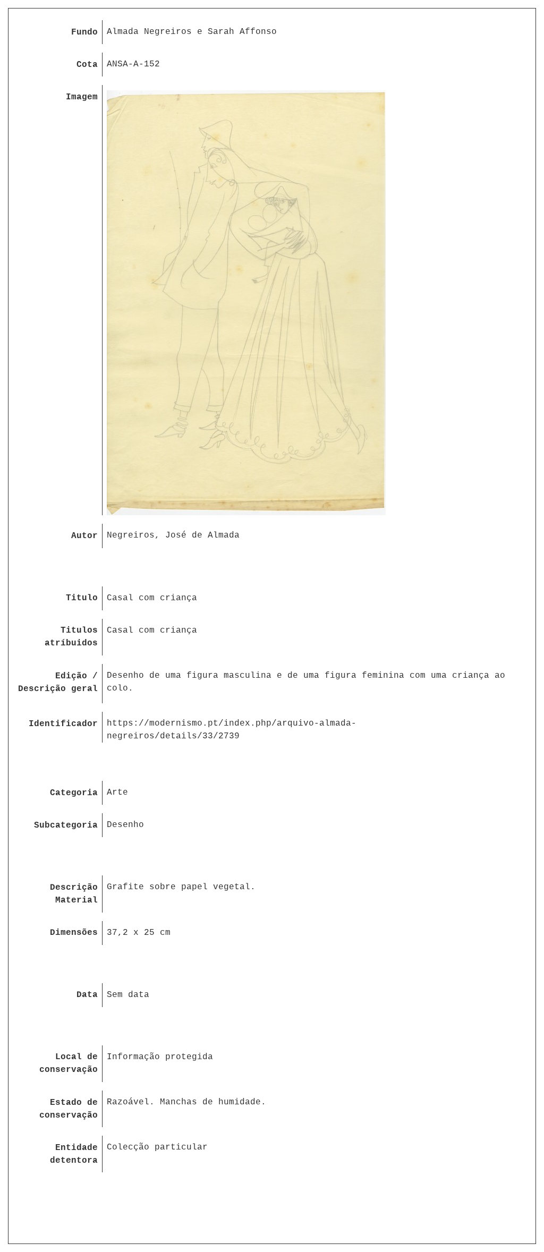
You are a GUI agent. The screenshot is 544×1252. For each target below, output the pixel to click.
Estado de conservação (68, 1109)
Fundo (84, 32)
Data (87, 995)
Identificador (63, 724)
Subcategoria (66, 825)
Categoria (74, 793)
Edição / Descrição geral (58, 682)
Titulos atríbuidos (71, 637)
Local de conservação (68, 1063)
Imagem (82, 97)
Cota (87, 65)
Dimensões (74, 933)
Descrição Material (74, 894)
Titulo (82, 598)
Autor (84, 536)
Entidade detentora (74, 1154)
